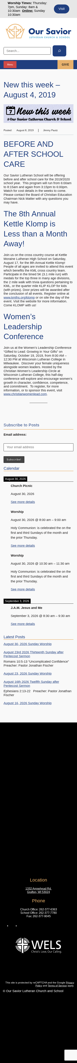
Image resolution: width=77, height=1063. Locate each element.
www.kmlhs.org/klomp (19, 297)
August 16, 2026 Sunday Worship (28, 703)
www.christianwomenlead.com (25, 394)
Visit (62, 9)
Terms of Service (57, 985)
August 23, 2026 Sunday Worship (28, 673)
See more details (23, 502)
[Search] (59, 50)
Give (65, 64)
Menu (10, 64)
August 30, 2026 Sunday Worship (28, 644)
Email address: (15, 434)
